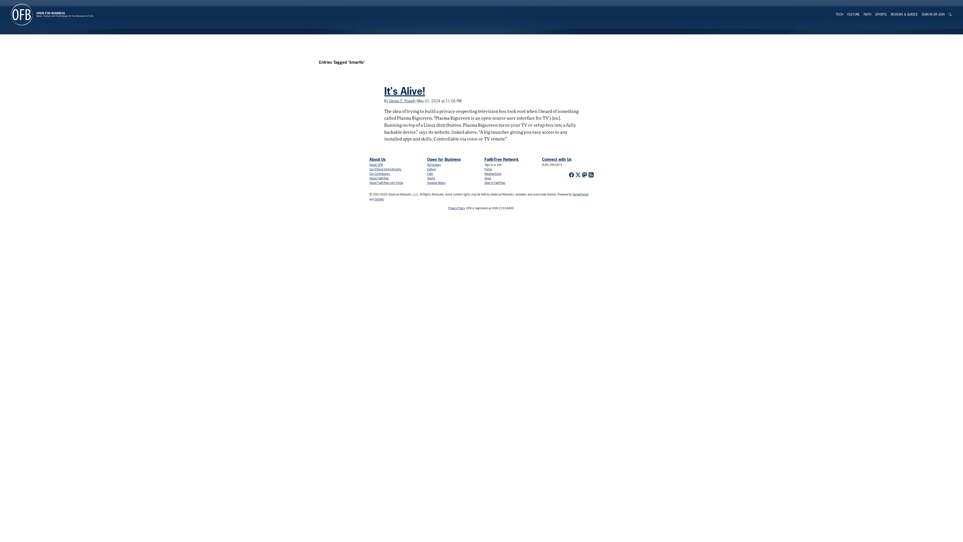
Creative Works (436, 183)
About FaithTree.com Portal (386, 183)
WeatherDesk (493, 174)
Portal (488, 169)
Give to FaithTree (495, 183)
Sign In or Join (933, 14)
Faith (867, 14)
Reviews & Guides (904, 14)
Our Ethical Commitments (385, 169)
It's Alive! (404, 91)
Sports (881, 14)
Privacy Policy (456, 208)
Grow (488, 178)
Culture (853, 14)
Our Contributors (379, 174)
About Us (377, 159)
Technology (434, 165)
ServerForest (581, 194)
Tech (839, 14)
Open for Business (444, 159)
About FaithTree (379, 178)
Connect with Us (557, 159)
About (376, 165)
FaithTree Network (502, 159)
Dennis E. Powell (402, 101)
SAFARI (379, 199)
